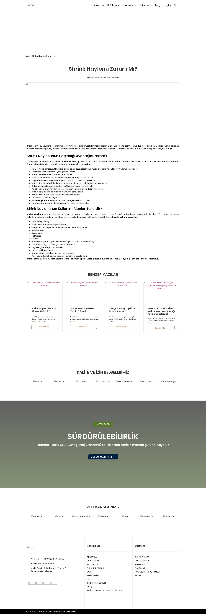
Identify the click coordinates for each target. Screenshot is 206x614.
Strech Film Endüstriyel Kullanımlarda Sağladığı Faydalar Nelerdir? (161, 311)
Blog (157, 5)
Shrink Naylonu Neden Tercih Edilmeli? (82, 310)
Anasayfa (99, 5)
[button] (103, 424)
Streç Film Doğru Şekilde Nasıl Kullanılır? (122, 310)
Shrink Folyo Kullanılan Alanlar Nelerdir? (44, 310)
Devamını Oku (44, 327)
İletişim (167, 5)
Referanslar (145, 5)
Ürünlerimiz (113, 5)
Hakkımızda (130, 5)
